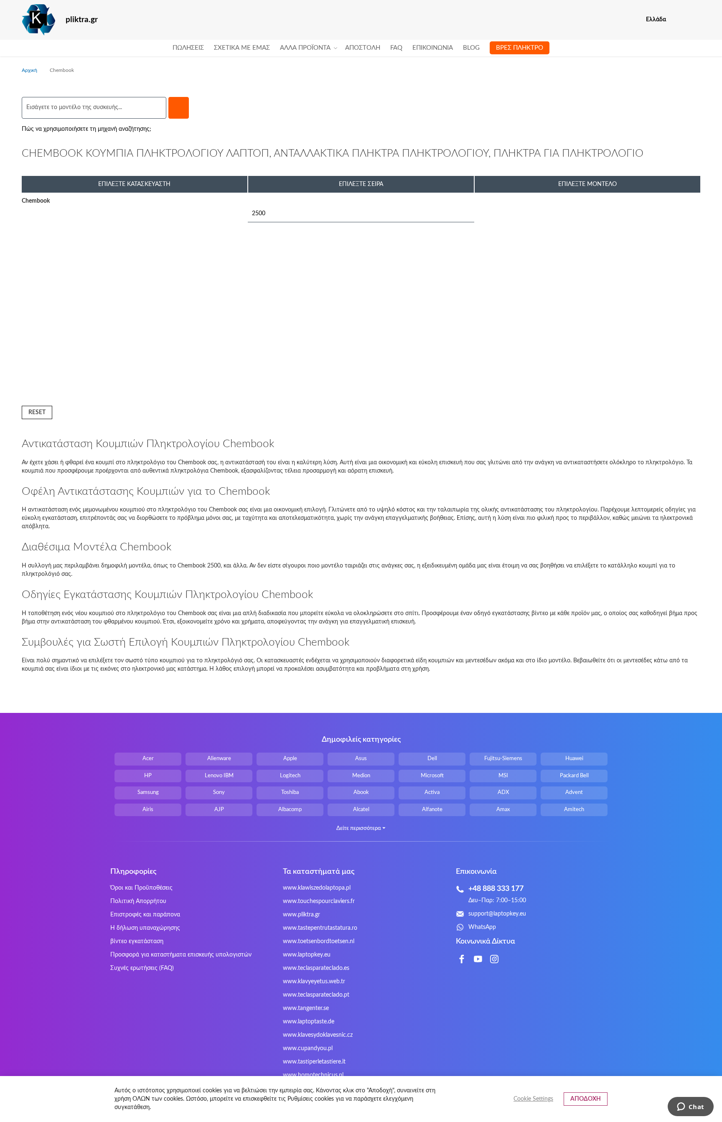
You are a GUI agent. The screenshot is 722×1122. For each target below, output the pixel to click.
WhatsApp (482, 927)
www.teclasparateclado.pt (316, 995)
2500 (258, 213)
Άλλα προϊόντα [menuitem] (305, 48)
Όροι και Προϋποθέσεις (141, 888)
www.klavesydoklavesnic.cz (318, 1035)
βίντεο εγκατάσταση (136, 941)
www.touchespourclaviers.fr (319, 901)
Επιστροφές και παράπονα (145, 915)
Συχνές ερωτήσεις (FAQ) (142, 968)
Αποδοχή (585, 1099)
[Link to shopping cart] (677, 19)
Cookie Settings (533, 1099)
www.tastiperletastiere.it (314, 1062)
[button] (695, 20)
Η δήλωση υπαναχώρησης (145, 928)
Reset (37, 412)
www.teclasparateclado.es (316, 968)
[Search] (178, 108)
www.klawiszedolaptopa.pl (317, 888)
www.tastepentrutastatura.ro (320, 928)
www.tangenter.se (306, 1008)
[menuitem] (188, 48)
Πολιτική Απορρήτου (138, 901)
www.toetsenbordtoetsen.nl (318, 941)
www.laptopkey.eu (306, 955)
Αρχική (30, 70)
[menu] (361, 48)
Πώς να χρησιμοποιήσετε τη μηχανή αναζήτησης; (86, 129)
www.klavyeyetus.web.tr (314, 982)
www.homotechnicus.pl (313, 1075)
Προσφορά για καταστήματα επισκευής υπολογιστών (181, 955)
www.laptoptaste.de (308, 1022)
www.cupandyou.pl (308, 1048)
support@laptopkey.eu (497, 914)
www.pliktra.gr (301, 915)
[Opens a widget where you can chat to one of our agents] (690, 1107)
